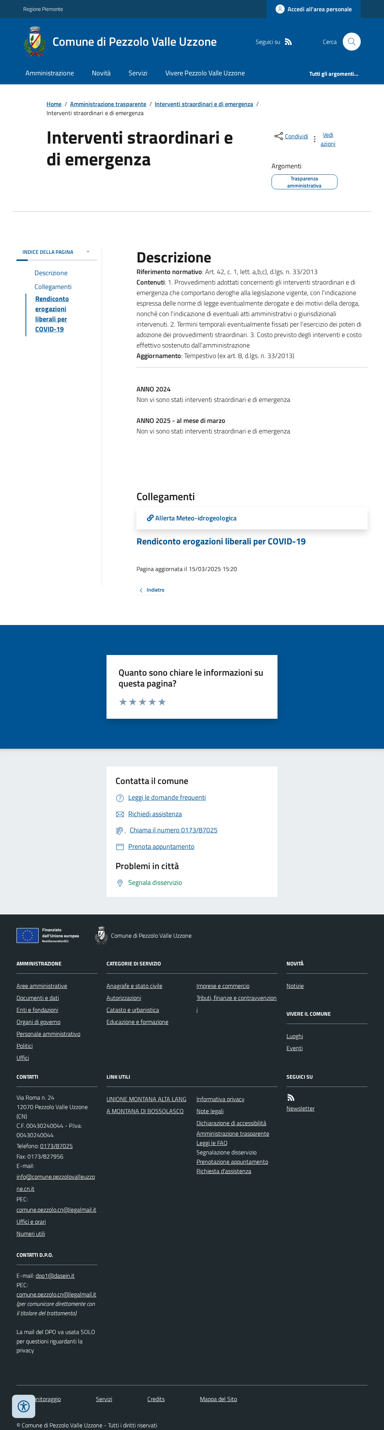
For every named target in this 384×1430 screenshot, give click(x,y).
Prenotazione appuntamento (232, 1161)
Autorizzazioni (123, 997)
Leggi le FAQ (212, 1142)
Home (54, 103)
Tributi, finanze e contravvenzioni (236, 1003)
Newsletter (300, 1108)
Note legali (210, 1110)
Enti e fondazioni (37, 1009)
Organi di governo (38, 1021)
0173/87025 (56, 1145)
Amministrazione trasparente (108, 103)
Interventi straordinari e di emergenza (204, 103)
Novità (101, 73)
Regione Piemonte (43, 9)
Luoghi (294, 1035)
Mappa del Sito (218, 1398)
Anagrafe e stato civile (134, 985)
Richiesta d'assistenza (223, 1170)
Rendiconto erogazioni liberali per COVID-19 (221, 541)
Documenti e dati (37, 997)
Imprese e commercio (222, 985)
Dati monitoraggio (38, 1398)
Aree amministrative (41, 985)
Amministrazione (50, 73)
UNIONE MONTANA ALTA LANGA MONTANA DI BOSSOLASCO (146, 1104)
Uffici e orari (31, 1221)
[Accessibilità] (24, 1406)
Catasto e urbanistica (132, 1009)
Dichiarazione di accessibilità (231, 1122)
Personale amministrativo (48, 1033)
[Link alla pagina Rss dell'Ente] (291, 1097)
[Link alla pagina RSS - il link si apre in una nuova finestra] (288, 41)
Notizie (295, 985)
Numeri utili (30, 1233)
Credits (156, 1398)
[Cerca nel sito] (349, 42)
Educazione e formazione (137, 1021)
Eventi (294, 1047)
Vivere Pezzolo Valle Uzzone (205, 73)
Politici (24, 1045)
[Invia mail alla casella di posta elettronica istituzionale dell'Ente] (57, 1183)
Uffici (22, 1057)
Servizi (138, 73)
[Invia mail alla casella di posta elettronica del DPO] (55, 1275)
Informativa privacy (220, 1098)
